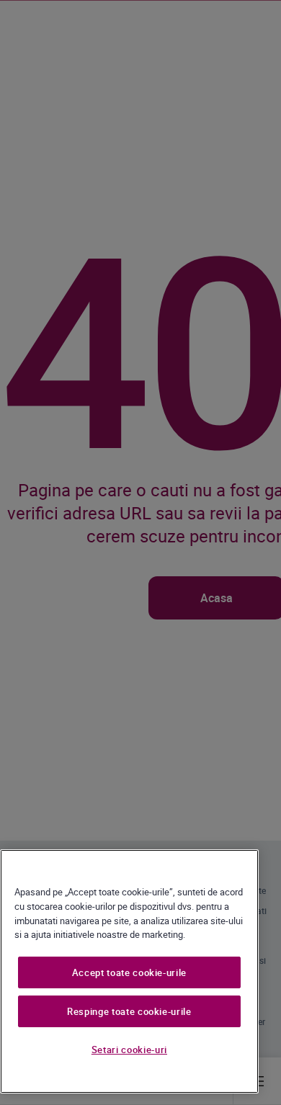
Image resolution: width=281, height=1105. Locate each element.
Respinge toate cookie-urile (129, 1011)
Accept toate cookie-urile (129, 972)
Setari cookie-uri (129, 1049)
